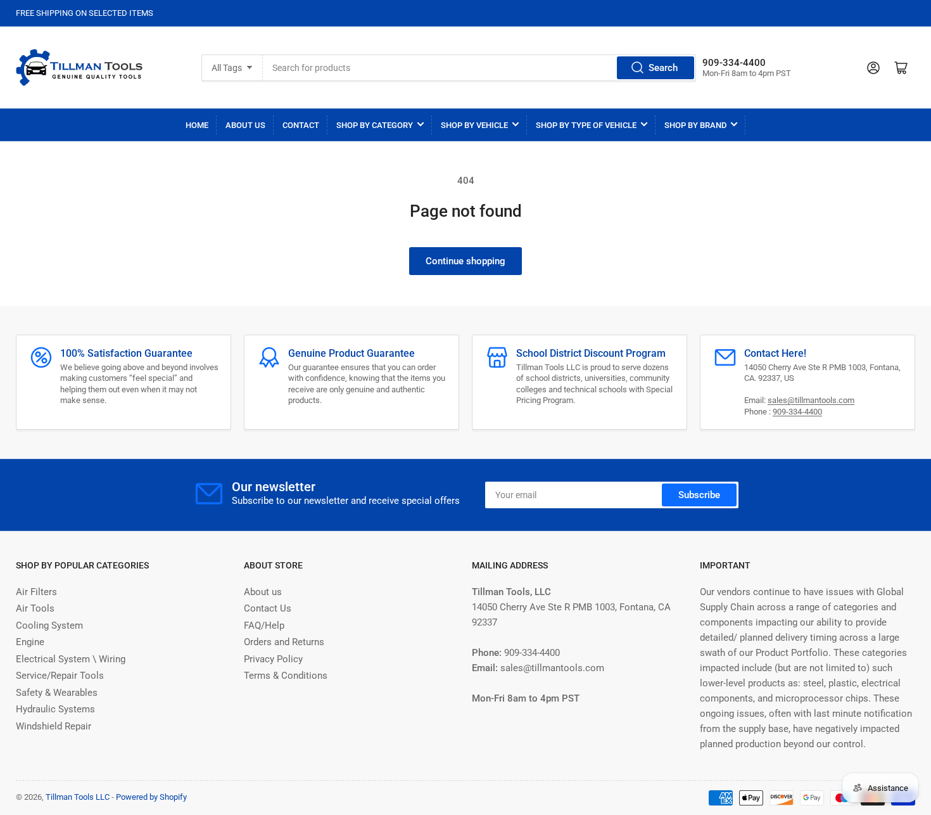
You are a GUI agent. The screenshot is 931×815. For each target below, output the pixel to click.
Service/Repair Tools (60, 675)
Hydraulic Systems (55, 709)
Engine (30, 642)
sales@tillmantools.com (811, 400)
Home (197, 125)
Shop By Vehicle (474, 125)
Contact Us (267, 608)
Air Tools (35, 608)
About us (263, 592)
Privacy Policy (273, 659)
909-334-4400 (797, 411)
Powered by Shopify (151, 797)
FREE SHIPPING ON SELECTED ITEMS (84, 13)
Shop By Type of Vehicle (586, 125)
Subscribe (699, 495)
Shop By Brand (695, 125)
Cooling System (49, 625)
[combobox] (479, 68)
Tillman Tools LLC (78, 797)
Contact (300, 125)
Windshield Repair (53, 726)
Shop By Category (374, 125)
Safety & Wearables (57, 692)
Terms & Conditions (285, 675)
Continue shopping (465, 261)
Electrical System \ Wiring (70, 659)
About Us (245, 125)
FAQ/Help (264, 625)
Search (663, 68)
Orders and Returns (284, 642)
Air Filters (36, 592)
